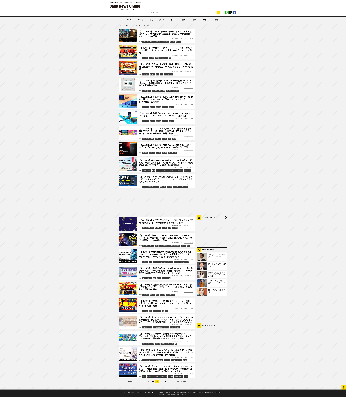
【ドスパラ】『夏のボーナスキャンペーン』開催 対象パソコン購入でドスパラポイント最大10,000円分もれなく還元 (165, 50)
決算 (157, 74)
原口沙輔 (169, 90)
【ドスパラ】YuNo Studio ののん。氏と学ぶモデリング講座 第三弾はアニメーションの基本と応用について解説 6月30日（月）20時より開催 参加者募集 (166, 352)
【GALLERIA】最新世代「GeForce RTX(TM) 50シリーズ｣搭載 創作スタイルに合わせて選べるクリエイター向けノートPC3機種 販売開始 (166, 99)
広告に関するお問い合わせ (184, 392)
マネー (205, 20)
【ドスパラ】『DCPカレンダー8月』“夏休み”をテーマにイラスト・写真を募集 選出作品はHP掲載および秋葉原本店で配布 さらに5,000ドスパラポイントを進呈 (166, 368)
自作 (154, 278)
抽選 (170, 228)
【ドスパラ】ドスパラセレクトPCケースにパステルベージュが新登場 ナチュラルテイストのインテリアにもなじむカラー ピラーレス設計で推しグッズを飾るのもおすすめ (166, 319)
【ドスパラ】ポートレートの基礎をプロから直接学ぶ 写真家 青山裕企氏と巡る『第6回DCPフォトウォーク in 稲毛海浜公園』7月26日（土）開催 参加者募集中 (166, 162)
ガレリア (178, 41)
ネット (173, 20)
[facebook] (234, 12)
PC (170, 58)
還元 (157, 58)
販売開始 (158, 107)
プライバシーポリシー (151, 392)
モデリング (167, 360)
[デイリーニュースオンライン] (125, 6)
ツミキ (144, 90)
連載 (216, 20)
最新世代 (145, 152)
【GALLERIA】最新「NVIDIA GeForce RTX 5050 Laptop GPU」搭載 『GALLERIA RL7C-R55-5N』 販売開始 (165, 114)
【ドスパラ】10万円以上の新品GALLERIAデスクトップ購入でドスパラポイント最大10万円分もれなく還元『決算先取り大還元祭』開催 (165, 287)
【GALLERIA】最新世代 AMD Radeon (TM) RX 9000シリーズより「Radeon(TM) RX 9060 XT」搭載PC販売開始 (165, 146)
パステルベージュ (147, 327)
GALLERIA (165, 41)
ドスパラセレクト (157, 327)
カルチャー (162, 20)
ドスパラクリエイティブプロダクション (166, 170)
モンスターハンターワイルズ (154, 41)
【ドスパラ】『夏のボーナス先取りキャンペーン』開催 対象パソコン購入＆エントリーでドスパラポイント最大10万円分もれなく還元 (165, 303)
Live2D (173, 360)
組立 (144, 278)
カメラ (185, 376)
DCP (153, 170)
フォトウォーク (146, 170)
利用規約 (161, 392)
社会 (151, 20)
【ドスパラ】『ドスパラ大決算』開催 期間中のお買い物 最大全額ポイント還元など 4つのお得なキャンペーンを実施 (166, 66)
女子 (194, 20)
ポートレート (187, 170)
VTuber (185, 360)
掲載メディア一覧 (170, 392)
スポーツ (140, 20)
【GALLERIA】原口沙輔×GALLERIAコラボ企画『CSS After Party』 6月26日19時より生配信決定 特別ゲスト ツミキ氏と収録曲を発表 (166, 83)
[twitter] (230, 12)
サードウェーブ (163, 58)
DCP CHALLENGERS (148, 245)
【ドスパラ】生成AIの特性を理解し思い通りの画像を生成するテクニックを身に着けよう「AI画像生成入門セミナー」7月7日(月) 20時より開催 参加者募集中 (165, 254)
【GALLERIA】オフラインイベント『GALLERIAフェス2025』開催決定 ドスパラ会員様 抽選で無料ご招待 (166, 221)
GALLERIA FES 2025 (148, 138)
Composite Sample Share (158, 90)
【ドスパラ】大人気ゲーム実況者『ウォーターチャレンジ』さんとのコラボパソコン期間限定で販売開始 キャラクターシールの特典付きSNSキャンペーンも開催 (165, 336)
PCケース (166, 327)
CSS (149, 90)
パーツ (158, 278)
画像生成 (145, 262)
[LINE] (227, 12)
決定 (170, 138)
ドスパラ (172, 41)
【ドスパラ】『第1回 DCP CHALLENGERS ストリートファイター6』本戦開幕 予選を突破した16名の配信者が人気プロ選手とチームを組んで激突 (165, 237)
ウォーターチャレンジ (148, 343)
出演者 (174, 138)
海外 (183, 20)
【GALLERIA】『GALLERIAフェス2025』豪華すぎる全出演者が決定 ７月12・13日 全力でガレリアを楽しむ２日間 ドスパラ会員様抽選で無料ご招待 (165, 131)
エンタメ (130, 20)
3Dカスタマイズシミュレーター (150, 186)
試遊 (144, 41)
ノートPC (151, 58)
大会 (188, 245)
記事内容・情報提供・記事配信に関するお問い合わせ (207, 392)
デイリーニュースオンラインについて (133, 392)
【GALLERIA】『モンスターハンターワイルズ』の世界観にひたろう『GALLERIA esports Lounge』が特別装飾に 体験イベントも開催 (165, 33)
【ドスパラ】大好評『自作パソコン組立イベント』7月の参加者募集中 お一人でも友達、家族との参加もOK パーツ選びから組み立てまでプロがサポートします (166, 270)
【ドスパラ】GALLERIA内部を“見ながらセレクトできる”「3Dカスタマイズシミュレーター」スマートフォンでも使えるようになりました (166, 179)
